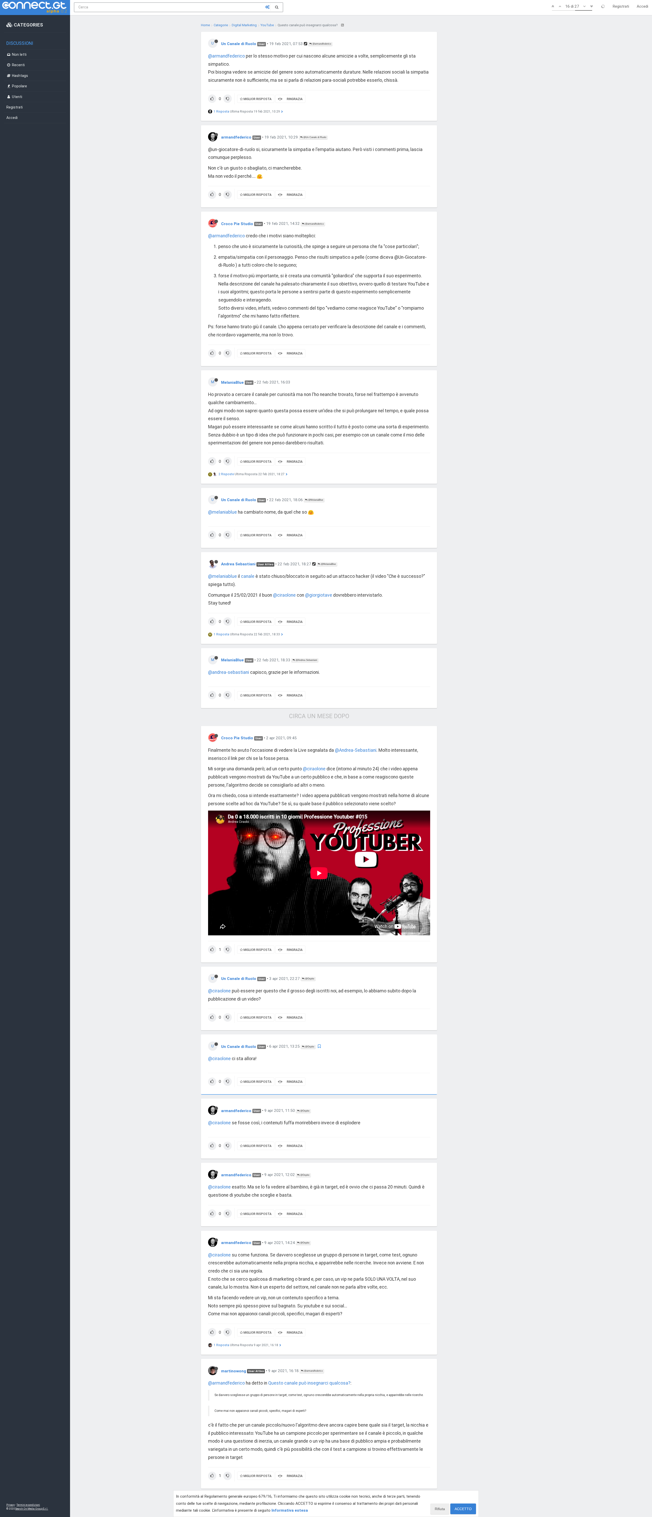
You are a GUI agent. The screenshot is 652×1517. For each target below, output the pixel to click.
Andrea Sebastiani (238, 564)
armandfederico (236, 137)
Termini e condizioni (28, 1505)
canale (248, 576)
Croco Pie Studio (237, 223)
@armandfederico (321, 44)
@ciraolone (284, 595)
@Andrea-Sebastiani (355, 750)
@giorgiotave (318, 595)
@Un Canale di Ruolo (314, 137)
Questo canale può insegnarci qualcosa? (309, 1383)
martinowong (233, 1371)
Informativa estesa (289, 1510)
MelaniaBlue (232, 382)
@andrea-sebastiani (228, 672)
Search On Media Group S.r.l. (31, 1508)
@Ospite (309, 978)
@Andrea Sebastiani (306, 660)
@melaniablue (222, 512)
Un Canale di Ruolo (238, 44)
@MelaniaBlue (315, 500)
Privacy (10, 1505)
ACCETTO (463, 1509)
